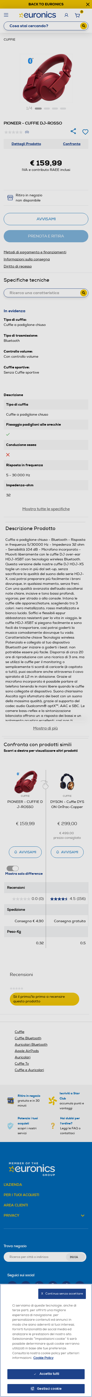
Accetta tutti (49, 1374)
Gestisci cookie (49, 1389)
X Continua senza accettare (62, 1294)
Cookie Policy (43, 1358)
